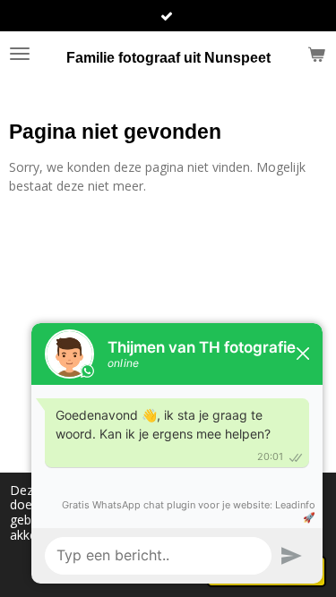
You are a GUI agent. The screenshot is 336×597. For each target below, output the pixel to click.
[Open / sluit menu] (19, 53)
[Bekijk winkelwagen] (316, 53)
